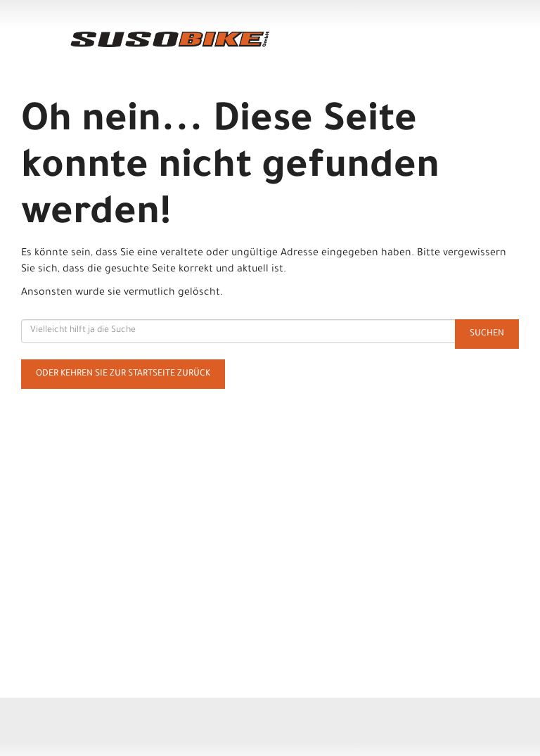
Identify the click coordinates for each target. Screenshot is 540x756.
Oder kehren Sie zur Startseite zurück (123, 374)
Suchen (487, 334)
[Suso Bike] (170, 39)
